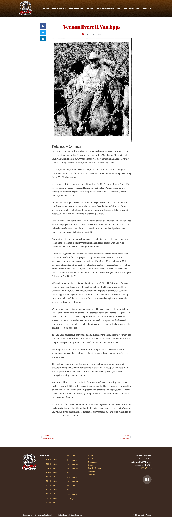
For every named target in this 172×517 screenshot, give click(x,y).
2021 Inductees (93, 34)
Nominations (76, 8)
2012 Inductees (51, 485)
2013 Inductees (51, 489)
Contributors (131, 8)
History (90, 8)
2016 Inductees (51, 502)
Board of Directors (108, 8)
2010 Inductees (51, 476)
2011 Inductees (51, 481)
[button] (43, 26)
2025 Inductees (72, 489)
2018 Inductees (72, 460)
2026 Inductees (72, 494)
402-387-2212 (146, 468)
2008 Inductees (51, 468)
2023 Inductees (72, 481)
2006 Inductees (51, 459)
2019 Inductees (72, 464)
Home (46, 8)
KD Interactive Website (143, 515)
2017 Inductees (72, 455)
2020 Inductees (72, 468)
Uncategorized (72, 498)
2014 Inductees (51, 493)
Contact (146, 8)
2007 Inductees (51, 464)
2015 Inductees (51, 498)
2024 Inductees (72, 485)
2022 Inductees (72, 477)
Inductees (58, 8)
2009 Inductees (51, 472)
